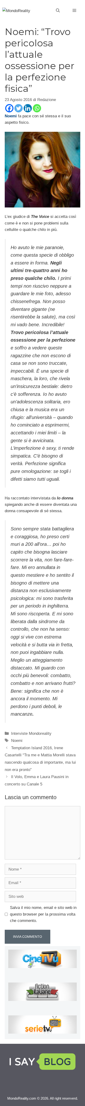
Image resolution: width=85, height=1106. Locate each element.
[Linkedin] (28, 108)
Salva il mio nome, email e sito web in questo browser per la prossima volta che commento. (43, 914)
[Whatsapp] (37, 108)
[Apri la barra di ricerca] (58, 11)
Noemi (16, 740)
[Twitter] (18, 108)
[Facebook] (9, 108)
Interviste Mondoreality (31, 733)
